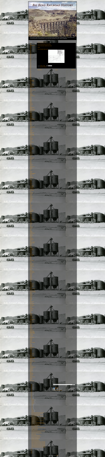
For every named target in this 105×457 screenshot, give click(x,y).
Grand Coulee (32, 185)
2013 (31, 398)
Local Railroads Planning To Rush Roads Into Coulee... (38, 427)
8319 (30, 74)
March (32, 409)
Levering (31, 223)
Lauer (31, 221)
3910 (30, 63)
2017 (31, 394)
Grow (30, 191)
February (33, 410)
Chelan (31, 128)
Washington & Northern (32, 356)
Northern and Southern (31, 265)
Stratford (31, 338)
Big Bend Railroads (32, 109)
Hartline (31, 197)
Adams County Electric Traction (32, 80)
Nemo (31, 261)
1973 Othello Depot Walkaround (35, 438)
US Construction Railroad (32, 347)
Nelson (31, 259)
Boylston (31, 114)
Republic (31, 298)
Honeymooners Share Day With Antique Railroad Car (38, 423)
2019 (31, 392)
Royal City (31, 310)
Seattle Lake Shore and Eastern (32, 319)
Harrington (31, 196)
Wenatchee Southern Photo (35, 439)
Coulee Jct (31, 139)
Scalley (31, 314)
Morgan (31, 251)
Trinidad (31, 345)
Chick (30, 129)
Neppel (31, 262)
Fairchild (31, 171)
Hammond (31, 193)
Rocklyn (31, 307)
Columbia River (32, 134)
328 (30, 56)
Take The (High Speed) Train (35, 424)
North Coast (31, 263)
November (33, 400)
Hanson (31, 195)
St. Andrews (31, 334)
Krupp (31, 215)
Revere (31, 299)
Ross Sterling (31, 308)
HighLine (31, 200)
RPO (30, 311)
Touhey (31, 344)
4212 (30, 67)
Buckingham (31, 118)
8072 (30, 73)
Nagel (31, 257)
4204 (30, 66)
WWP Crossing (32, 380)
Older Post (73, 69)
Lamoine (31, 217)
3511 (30, 58)
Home (56, 69)
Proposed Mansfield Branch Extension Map (37, 413)
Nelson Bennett (32, 260)
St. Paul (31, 336)
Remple (31, 297)
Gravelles (31, 189)
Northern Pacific (32, 266)
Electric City (31, 164)
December (33, 399)
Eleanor (31, 163)
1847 (30, 44)
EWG (30, 169)
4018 (30, 64)
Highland (31, 199)
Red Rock (31, 295)
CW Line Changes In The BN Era (35, 414)
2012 (31, 448)
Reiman (31, 296)
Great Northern (32, 190)
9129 (30, 78)
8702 (30, 75)
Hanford (31, 194)
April (32, 408)
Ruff (30, 312)
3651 (30, 60)
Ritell (30, 300)
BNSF (31, 112)
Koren (31, 214)
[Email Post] (47, 65)
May (32, 407)
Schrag (31, 318)
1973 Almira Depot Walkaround (35, 440)
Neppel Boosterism (33, 421)
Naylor (31, 258)
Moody (31, 250)
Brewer (31, 115)
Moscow (31, 253)
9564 (30, 79)
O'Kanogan (31, 268)
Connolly (31, 136)
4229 (30, 69)
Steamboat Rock (32, 337)
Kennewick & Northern (31, 211)
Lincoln (31, 224)
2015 (31, 396)
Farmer (31, 172)
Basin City (31, 103)
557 (30, 70)
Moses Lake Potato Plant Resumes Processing (37, 422)
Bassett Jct (31, 104)
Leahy (31, 222)
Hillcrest (31, 201)
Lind (30, 225)
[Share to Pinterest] (51, 65)
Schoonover (31, 317)
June (32, 406)
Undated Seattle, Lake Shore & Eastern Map (37, 415)
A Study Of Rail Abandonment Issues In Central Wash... (38, 441)
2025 (31, 385)
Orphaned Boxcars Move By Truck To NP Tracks (37, 412)
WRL (30, 379)
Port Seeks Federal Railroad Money (36, 425)
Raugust (31, 293)
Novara (31, 267)
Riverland (31, 302)
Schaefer (31, 315)
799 (30, 72)
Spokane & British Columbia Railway (32, 332)
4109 (30, 65)
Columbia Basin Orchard (32, 133)
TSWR (31, 346)
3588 (30, 59)
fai (30, 170)
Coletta (31, 131)
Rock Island (31, 304)
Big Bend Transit (32, 110)
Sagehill (31, 313)
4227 (30, 68)
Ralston (31, 292)
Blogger (57, 455)
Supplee (31, 339)
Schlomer (31, 316)
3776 (30, 62)
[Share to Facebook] (50, 65)
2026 (31, 384)
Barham (31, 102)
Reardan (31, 294)
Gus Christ (31, 192)
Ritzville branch (32, 301)
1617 (30, 43)
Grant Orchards (32, 188)
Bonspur (31, 113)
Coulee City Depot (33, 434)
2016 (31, 395)
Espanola (31, 168)
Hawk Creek (31, 198)
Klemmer (31, 213)
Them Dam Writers (32, 342)
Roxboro (31, 309)
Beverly (31, 106)
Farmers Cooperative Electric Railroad (33, 173)
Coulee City (31, 138)
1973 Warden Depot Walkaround (35, 437)
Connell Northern (32, 135)
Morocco (31, 252)
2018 (31, 393)
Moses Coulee (32, 254)
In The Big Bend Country (34, 428)
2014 (31, 397)
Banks (31, 101)
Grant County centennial (31, 187)
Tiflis (30, 343)
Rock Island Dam (32, 305)
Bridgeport (31, 116)
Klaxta (31, 212)
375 (30, 61)
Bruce (31, 117)
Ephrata (31, 165)
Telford (31, 341)
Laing (30, 216)
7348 (30, 71)
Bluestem (31, 111)
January (33, 411)
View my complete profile (58, 390)
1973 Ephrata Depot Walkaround (35, 435)
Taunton (31, 340)
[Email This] (48, 65)
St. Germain (31, 335)
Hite (30, 202)
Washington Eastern (32, 357)
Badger (31, 100)
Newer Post (40, 69)
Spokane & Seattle (32, 333)
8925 (30, 77)
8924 (30, 76)
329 (30, 57)
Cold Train (31, 130)
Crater (31, 140)
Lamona (31, 218)
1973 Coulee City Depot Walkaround (36, 436)
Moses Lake (31, 255)
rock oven (31, 306)
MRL (30, 256)
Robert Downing (32, 303)
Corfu (30, 137)
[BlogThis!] (49, 65)
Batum (31, 105)
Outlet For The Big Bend (34, 426)
